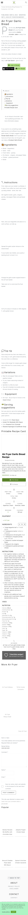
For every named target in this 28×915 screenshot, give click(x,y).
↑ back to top (14, 878)
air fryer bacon (10, 60)
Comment (4, 752)
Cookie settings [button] (6, 912)
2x (22, 524)
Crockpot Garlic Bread (15, 140)
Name (3, 770)
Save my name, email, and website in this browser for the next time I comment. (15, 786)
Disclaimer (14, 888)
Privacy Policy (14, 886)
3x (24, 524)
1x (19, 524)
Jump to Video (9, 68)
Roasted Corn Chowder (13, 424)
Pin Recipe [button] (15, 484)
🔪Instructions (8, 96)
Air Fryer (10, 9)
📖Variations (8, 101)
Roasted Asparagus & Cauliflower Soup (14, 426)
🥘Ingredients (8, 94)
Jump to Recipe (15, 65)
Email (3, 777)
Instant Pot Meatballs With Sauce (13, 422)
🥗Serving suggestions (11, 105)
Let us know (13, 656)
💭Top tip (7, 98)
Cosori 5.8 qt (7, 400)
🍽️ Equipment (8, 103)
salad (16, 34)
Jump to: (7, 90)
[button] (3, 475)
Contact (14, 897)
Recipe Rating (5, 746)
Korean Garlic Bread (7, 135)
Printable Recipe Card (11, 107)
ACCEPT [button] (13, 911)
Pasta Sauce (15, 420)
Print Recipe (21, 68)
